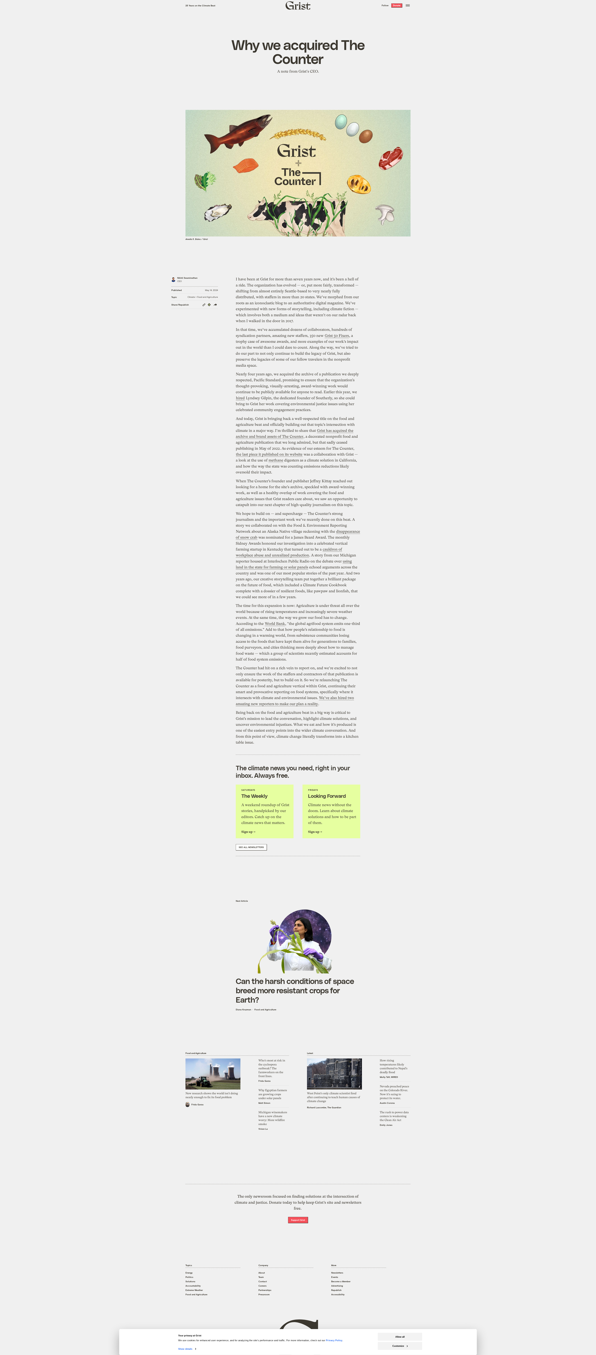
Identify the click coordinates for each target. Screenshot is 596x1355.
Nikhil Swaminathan (187, 278)
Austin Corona (387, 1103)
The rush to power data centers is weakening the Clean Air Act (394, 1116)
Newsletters (337, 1272)
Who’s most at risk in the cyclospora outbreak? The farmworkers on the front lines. (271, 1068)
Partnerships (264, 1290)
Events (334, 1277)
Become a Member (340, 1281)
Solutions (190, 1281)
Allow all (400, 1336)
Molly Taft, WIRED (389, 1077)
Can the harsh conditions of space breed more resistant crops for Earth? (295, 990)
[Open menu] (408, 5)
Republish (336, 1290)
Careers (262, 1285)
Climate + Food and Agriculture (202, 297)
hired (240, 398)
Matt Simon (264, 1103)
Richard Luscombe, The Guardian (324, 1107)
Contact (262, 1281)
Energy (189, 1272)
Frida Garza (197, 1104)
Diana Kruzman (243, 1009)
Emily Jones (386, 1125)
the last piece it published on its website (269, 454)
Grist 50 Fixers (337, 335)
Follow (385, 5)
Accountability (193, 1285)
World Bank (275, 623)
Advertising (337, 1285)
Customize (398, 1345)
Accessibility (338, 1294)
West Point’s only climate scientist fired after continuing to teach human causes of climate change (333, 1097)
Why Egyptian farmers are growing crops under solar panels (272, 1094)
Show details (185, 1349)
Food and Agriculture (265, 1009)
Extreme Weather (194, 1290)
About (261, 1272)
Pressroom (264, 1294)
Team (261, 1277)
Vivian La (263, 1129)
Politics (189, 1277)
